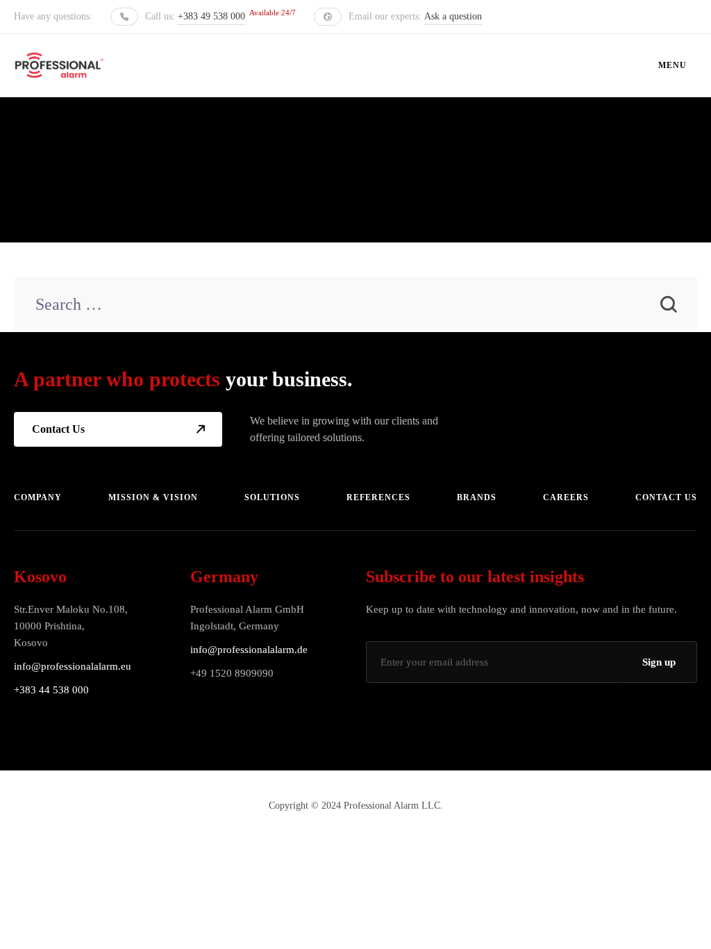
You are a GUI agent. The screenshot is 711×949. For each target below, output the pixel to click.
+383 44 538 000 (51, 689)
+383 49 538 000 (211, 16)
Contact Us (58, 429)
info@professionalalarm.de (249, 649)
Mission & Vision (153, 497)
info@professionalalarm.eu (72, 666)
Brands (476, 497)
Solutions (272, 497)
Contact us (666, 497)
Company (38, 497)
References (378, 497)
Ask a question (453, 16)
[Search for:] (355, 306)
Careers (566, 497)
